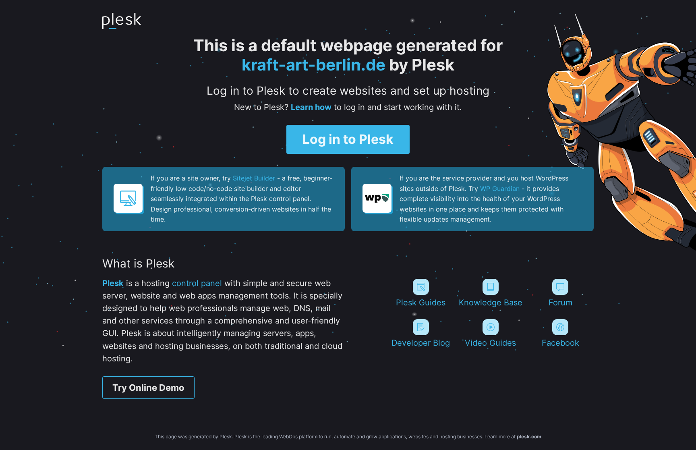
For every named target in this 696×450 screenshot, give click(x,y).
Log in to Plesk (348, 139)
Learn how (311, 107)
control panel (197, 283)
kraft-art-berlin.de (313, 65)
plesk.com (529, 436)
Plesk (113, 283)
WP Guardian (500, 189)
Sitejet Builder (254, 178)
